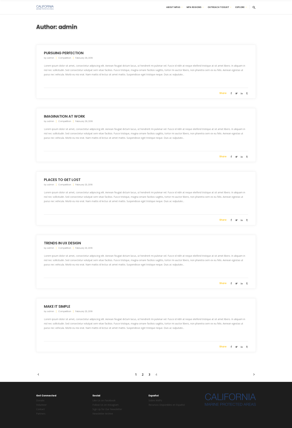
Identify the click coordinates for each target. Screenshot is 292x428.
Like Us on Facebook (103, 400)
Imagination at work (64, 116)
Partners (40, 413)
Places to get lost (62, 179)
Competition (64, 57)
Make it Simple (57, 306)
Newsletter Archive (102, 413)
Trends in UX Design (62, 243)
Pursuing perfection (63, 53)
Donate (40, 400)
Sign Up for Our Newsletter (107, 409)
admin (50, 57)
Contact (40, 409)
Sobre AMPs (155, 400)
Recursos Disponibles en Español (167, 404)
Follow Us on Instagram (105, 404)
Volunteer (41, 404)
